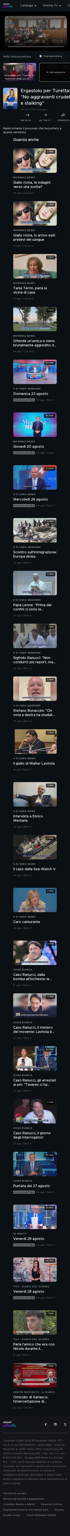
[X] (65, 1424)
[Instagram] (55, 1424)
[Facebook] (45, 1424)
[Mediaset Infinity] (7, 5)
